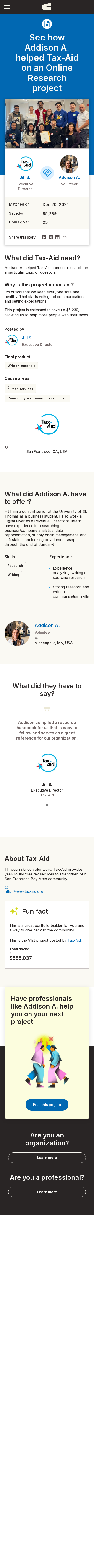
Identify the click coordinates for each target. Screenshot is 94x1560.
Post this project (47, 1104)
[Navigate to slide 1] (47, 805)
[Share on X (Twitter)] (51, 237)
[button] (7, 6)
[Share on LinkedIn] (57, 237)
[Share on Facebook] (44, 237)
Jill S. (25, 177)
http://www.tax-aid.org (24, 891)
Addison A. (69, 177)
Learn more (47, 1157)
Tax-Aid (74, 940)
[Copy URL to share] (64, 237)
